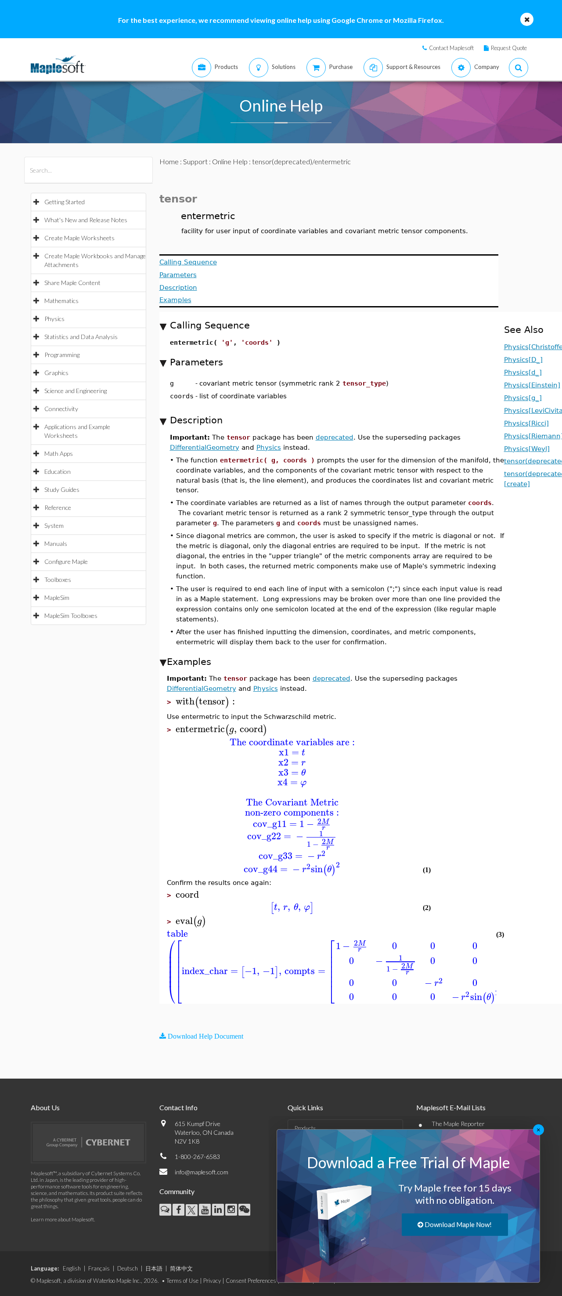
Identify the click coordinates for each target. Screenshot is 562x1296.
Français (99, 1268)
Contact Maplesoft (451, 47)
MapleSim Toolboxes (70, 615)
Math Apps (58, 453)
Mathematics (61, 300)
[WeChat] (244, 1210)
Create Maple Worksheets (79, 238)
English (72, 1268)
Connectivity (61, 408)
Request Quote (509, 47)
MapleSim (56, 597)
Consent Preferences (251, 1280)
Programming (61, 354)
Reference (57, 507)
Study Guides (61, 489)
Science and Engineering (75, 390)
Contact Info (178, 1107)
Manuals (55, 543)
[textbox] (207, 701)
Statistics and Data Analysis (81, 336)
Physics (54, 318)
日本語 (153, 1268)
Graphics (56, 372)
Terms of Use (182, 1280)
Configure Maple (66, 561)
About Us (45, 1107)
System (54, 525)
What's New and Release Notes (85, 220)
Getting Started (64, 202)
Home (169, 161)
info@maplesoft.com (201, 1172)
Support (195, 161)
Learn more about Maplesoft (62, 1219)
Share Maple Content (72, 282)
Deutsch (127, 1268)
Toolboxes (57, 579)
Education (57, 471)
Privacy (212, 1280)
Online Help (230, 161)
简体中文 (181, 1268)
